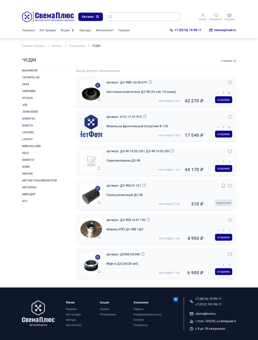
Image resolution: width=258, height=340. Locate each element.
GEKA (25, 84)
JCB (24, 104)
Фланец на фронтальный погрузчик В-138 (137, 126)
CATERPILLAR (31, 77)
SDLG (25, 153)
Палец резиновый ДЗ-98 (124, 195)
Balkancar (30, 70)
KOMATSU (28, 118)
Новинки (28, 30)
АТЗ (24, 201)
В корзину (224, 99)
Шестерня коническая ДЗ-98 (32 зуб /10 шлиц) (141, 92)
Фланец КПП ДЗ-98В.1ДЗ (124, 229)
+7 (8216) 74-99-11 (188, 30)
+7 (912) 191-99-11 (208, 304)
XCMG (26, 166)
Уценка (104, 309)
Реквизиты (140, 325)
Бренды (85, 30)
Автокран (29, 187)
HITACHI (27, 98)
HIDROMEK (29, 91)
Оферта (138, 309)
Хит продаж (47, 30)
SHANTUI (28, 159)
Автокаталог (105, 30)
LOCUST (27, 139)
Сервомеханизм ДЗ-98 (123, 160)
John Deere (30, 111)
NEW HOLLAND (31, 146)
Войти (202, 19)
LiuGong (28, 132)
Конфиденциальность (148, 314)
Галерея (123, 30)
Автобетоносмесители (39, 180)
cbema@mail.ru (225, 30)
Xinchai (27, 173)
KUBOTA (27, 125)
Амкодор (29, 194)
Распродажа (108, 314)
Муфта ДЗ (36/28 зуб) (122, 264)
